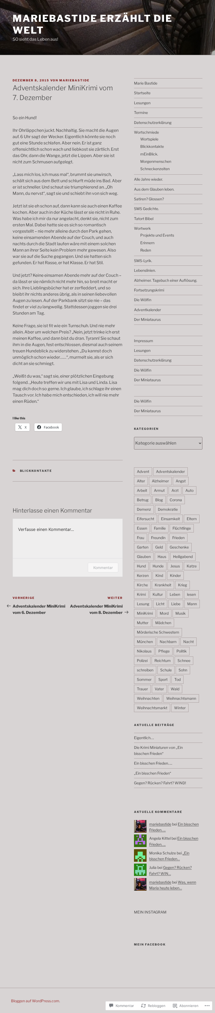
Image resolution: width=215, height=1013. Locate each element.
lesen (191, 594)
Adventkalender (147, 309)
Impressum (143, 340)
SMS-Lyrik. (143, 260)
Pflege (164, 651)
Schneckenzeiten (155, 168)
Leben (175, 594)
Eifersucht (145, 518)
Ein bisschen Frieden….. (153, 763)
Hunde (158, 566)
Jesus (175, 566)
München (145, 641)
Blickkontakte (36, 471)
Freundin (158, 537)
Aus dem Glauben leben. (154, 189)
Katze (192, 566)
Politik (181, 651)
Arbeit (142, 490)
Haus (162, 556)
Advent (143, 471)
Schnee (184, 660)
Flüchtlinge (182, 528)
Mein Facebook (150, 944)
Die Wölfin (142, 299)
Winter (180, 708)
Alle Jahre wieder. (148, 179)
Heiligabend (183, 556)
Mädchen (163, 622)
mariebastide (74, 80)
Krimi (141, 594)
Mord (164, 613)
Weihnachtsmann (181, 698)
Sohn (183, 670)
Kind (159, 575)
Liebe (175, 604)
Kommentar (103, 567)
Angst (181, 481)
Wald (175, 689)
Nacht (188, 641)
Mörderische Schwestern (158, 632)
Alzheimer (160, 481)
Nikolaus (144, 651)
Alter (141, 481)
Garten (142, 547)
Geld (159, 547)
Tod (177, 679)
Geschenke (179, 547)
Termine (141, 112)
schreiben (145, 670)
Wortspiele (149, 139)
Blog (159, 500)
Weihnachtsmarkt (152, 708)
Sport (163, 679)
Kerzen (143, 575)
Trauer (142, 689)
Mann (192, 604)
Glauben (144, 556)
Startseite (142, 93)
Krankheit (163, 585)
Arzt (175, 490)
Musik (180, 613)
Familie (160, 528)
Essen (142, 528)
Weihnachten (148, 698)
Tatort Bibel (143, 218)
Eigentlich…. (144, 737)
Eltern (192, 518)
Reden (145, 250)
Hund (141, 566)
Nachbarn (168, 641)
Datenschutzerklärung (152, 122)
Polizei (142, 660)
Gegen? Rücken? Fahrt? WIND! (160, 783)
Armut (159, 490)
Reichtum (162, 660)
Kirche (142, 585)
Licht (160, 604)
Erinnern (147, 243)
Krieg (182, 585)
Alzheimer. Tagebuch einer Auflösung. (165, 280)
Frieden (178, 537)
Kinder (175, 575)
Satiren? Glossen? (149, 199)
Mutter (142, 622)
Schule (166, 670)
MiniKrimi (145, 613)
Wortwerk (142, 228)
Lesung (143, 604)
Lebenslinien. (145, 270)
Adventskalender (170, 471)
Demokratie (168, 509)
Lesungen (142, 103)
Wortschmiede (146, 132)
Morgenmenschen (155, 161)
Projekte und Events (157, 235)
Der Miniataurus (147, 319)
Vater (159, 689)
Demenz (144, 509)
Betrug (142, 500)
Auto (189, 490)
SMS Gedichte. (146, 208)
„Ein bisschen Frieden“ (152, 773)
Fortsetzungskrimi (149, 290)
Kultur (158, 594)
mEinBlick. (149, 154)
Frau (140, 537)
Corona (176, 500)
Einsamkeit (170, 518)
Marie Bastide (145, 83)
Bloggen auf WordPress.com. (35, 1001)
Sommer (144, 679)
